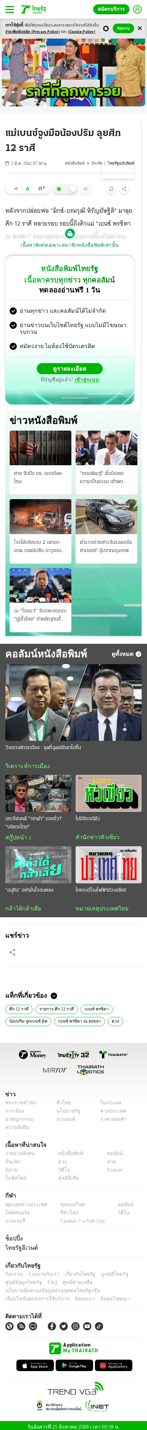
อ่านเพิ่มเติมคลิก (32, 32)
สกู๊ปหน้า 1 (17, 832)
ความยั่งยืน (16, 1123)
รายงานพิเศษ (18, 1150)
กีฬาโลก (63, 1208)
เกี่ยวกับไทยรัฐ (75, 1270)
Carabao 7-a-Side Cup (80, 1217)
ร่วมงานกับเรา (41, 1270)
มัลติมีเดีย (65, 1174)
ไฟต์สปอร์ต (16, 1208)
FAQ (47, 1278)
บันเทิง (98, 163)
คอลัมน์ (111, 1150)
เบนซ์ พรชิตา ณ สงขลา (74, 1016)
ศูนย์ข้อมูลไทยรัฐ (21, 1278)
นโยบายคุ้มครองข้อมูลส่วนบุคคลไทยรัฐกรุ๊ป (47, 1286)
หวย (108, 1158)
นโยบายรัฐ (65, 1107)
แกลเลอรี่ (14, 1217)
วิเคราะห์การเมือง (25, 760)
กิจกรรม (13, 1270)
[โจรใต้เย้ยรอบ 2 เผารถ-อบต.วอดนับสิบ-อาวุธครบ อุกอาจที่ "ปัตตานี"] (40, 510)
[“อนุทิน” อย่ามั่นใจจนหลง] (38, 859)
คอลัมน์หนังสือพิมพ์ (45, 648)
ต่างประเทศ (111, 1107)
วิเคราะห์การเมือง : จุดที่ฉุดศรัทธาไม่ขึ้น (43, 742)
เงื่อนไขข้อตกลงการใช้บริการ (33, 1295)
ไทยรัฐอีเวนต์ (19, 1243)
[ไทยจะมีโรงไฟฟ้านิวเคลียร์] (109, 859)
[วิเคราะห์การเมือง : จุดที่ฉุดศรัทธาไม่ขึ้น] (73, 696)
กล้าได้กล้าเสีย (21, 904)
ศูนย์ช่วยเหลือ (70, 1278)
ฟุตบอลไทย (66, 1200)
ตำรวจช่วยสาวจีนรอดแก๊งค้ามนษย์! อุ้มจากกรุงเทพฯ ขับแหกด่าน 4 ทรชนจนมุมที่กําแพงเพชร (106, 541)
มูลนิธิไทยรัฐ (107, 1270)
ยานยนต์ (63, 1115)
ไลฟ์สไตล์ (14, 1174)
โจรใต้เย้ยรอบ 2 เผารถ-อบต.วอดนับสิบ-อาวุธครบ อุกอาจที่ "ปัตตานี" (39, 541)
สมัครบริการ (113, 9)
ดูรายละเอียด (70, 363)
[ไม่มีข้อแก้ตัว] (109, 788)
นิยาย (10, 1166)
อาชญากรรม (18, 1115)
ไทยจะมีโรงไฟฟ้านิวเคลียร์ (101, 885)
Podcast (113, 1166)
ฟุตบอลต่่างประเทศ (23, 1200)
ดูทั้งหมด (123, 648)
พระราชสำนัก (18, 1099)
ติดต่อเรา (75, 1295)
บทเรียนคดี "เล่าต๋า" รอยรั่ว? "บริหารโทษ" (33, 817)
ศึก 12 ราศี (18, 1004)
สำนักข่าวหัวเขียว (95, 832)
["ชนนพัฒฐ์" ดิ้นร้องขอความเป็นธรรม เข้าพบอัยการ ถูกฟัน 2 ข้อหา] (106, 442)
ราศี (126, 1016)
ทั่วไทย (61, 1099)
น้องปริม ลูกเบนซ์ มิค (26, 1016)
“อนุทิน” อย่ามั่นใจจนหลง (29, 885)
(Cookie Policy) (81, 32)
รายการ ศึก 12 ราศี (56, 1004)
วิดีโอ (61, 1166)
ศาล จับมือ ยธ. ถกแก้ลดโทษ (38, 472)
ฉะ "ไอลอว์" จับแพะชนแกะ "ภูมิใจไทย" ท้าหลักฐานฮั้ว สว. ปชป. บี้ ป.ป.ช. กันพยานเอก (40, 610)
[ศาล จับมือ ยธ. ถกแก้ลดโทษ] (40, 442)
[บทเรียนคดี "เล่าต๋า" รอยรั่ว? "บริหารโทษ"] (38, 788)
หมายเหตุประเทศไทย (98, 904)
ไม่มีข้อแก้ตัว (88, 813)
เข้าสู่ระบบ (85, 374)
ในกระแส (108, 1099)
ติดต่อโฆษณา (103, 1295)
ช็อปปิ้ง (13, 1234)
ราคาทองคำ (111, 1115)
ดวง (108, 1016)
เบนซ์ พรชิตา (95, 1004)
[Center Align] (140, 28)
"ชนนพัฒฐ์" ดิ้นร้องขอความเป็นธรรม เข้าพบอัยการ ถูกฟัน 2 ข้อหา (102, 472)
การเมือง (14, 1107)
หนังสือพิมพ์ (76, 163)
